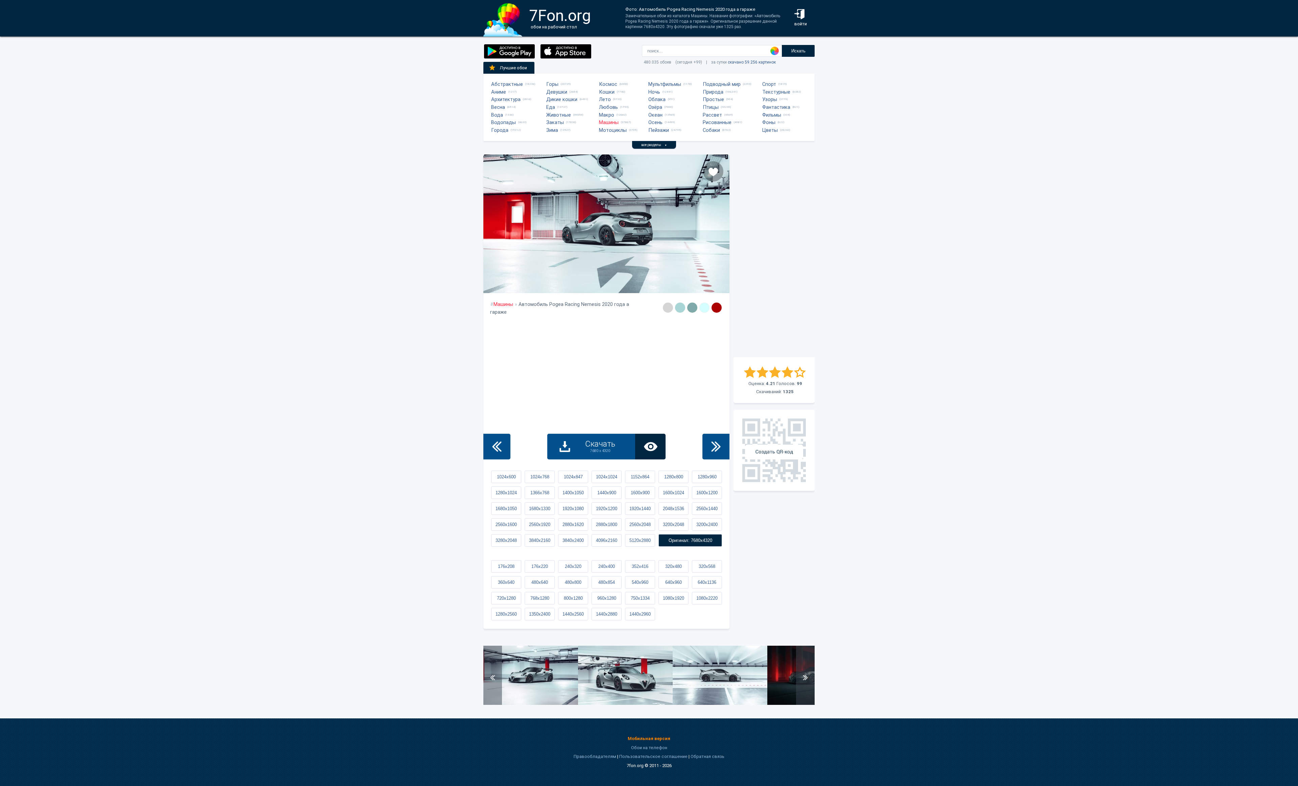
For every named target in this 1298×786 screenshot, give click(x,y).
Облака (657, 99)
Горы (552, 84)
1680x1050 (506, 508)
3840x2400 (573, 540)
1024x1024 (606, 476)
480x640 (539, 582)
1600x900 (640, 492)
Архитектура (506, 99)
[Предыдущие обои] (496, 446)
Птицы (711, 107)
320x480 (673, 566)
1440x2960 (640, 614)
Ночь (654, 92)
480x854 (606, 582)
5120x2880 (640, 540)
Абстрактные (507, 84)
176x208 (506, 566)
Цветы (770, 130)
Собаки (711, 130)
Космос (608, 84)
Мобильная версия (649, 738)
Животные (558, 115)
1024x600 (506, 476)
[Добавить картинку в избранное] (713, 171)
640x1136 (707, 582)
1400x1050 (573, 492)
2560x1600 (506, 524)
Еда (550, 107)
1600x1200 (707, 492)
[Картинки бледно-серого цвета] (668, 308)
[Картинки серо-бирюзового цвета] (692, 308)
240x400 (606, 566)
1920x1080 (573, 508)
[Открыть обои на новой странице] (650, 446)
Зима (552, 130)
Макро (606, 115)
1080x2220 (707, 598)
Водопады (503, 122)
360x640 (506, 582)
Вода (497, 115)
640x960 (673, 582)
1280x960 (707, 476)
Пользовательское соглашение (653, 756)
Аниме (498, 92)
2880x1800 (606, 524)
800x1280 (573, 598)
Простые (713, 99)
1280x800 (673, 476)
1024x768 (539, 476)
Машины (609, 122)
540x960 (640, 582)
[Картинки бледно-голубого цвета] (704, 308)
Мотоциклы (613, 130)
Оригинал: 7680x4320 (690, 540)
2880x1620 (573, 524)
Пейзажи (658, 130)
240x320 (573, 566)
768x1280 (539, 598)
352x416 (640, 566)
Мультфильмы (664, 84)
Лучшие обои (513, 67)
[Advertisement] (774, 255)
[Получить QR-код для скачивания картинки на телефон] (774, 450)
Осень (655, 122)
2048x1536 (673, 508)
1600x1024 (673, 492)
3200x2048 (673, 524)
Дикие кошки (561, 99)
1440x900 (606, 492)
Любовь (608, 107)
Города (499, 130)
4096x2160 (606, 540)
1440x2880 (606, 614)
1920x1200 (606, 508)
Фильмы (771, 115)
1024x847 (573, 476)
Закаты (555, 122)
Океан (655, 115)
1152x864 (640, 476)
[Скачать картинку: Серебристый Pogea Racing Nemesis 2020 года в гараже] (530, 703)
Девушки (556, 92)
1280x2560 (506, 614)
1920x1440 (640, 508)
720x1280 (506, 598)
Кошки (607, 92)
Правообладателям (595, 756)
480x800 (573, 582)
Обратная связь (707, 756)
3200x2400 (707, 524)
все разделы (654, 145)
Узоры (769, 99)
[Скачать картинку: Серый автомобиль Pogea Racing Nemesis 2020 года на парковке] (720, 703)
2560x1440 (707, 508)
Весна (498, 107)
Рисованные (717, 122)
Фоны (768, 122)
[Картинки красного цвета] (717, 308)
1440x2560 (573, 614)
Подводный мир (722, 84)
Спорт (769, 84)
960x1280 (606, 598)
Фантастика (776, 107)
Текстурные (776, 92)
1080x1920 (673, 598)
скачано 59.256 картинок (752, 62)
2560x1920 (539, 524)
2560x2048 (640, 524)
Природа (713, 92)
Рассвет (712, 115)
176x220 (539, 566)
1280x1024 (506, 492)
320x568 (707, 566)
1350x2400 (539, 614)
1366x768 (539, 492)
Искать (798, 50)
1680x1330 (539, 508)
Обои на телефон (649, 747)
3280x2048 (506, 540)
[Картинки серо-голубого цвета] (680, 308)
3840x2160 (539, 540)
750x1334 (640, 598)
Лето (605, 99)
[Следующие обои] (715, 446)
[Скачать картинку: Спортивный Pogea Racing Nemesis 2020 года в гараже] (625, 703)
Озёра (655, 107)
